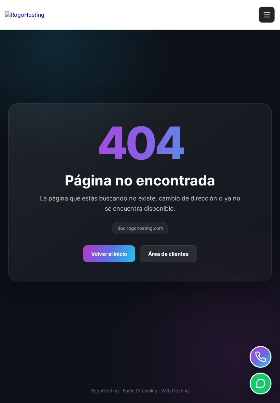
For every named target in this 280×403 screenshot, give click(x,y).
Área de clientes (168, 254)
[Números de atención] (260, 357)
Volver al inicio (109, 254)
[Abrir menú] (266, 14)
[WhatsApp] (260, 383)
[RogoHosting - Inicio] (45, 14)
